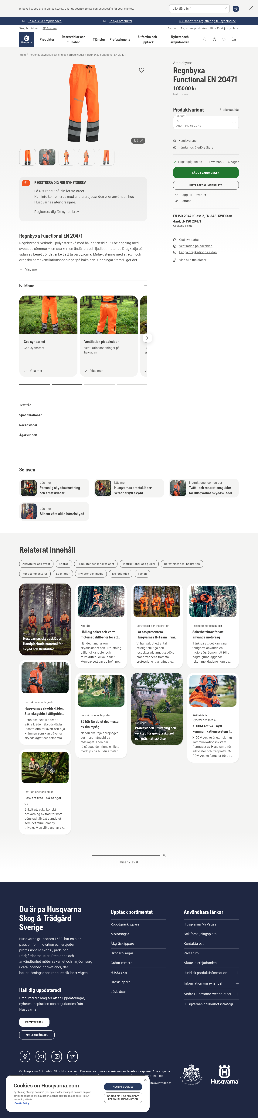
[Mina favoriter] (224, 39)
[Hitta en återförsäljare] (214, 39)
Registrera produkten (194, 28)
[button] (46, 39)
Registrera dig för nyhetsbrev (56, 212)
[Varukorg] (234, 39)
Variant (181, 115)
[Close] (145, 1079)
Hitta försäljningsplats (224, 28)
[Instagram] (40, 1056)
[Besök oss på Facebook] (25, 1056)
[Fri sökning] (204, 39)
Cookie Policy (22, 1103)
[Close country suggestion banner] (251, 8)
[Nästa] (147, 338)
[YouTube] (56, 1056)
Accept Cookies (123, 1086)
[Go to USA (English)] (236, 9)
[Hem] (26, 39)
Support (173, 28)
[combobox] (206, 122)
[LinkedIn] (72, 1056)
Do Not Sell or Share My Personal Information (123, 1098)
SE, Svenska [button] (50, 28)
